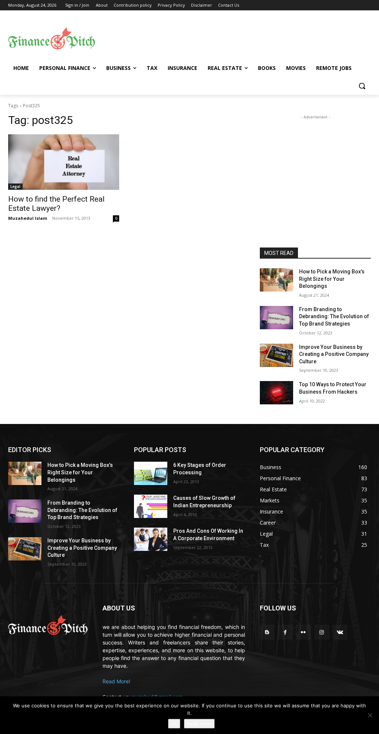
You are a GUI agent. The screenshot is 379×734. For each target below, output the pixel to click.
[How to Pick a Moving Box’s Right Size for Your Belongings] (276, 280)
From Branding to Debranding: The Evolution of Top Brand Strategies (334, 316)
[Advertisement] (233, 37)
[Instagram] (322, 632)
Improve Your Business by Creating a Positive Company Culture (334, 354)
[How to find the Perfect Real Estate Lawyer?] (63, 162)
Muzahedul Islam (27, 218)
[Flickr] (303, 632)
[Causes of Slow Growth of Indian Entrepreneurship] (150, 506)
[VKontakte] (340, 632)
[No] (369, 715)
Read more (199, 724)
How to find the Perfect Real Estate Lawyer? (56, 204)
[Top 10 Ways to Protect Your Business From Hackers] (276, 392)
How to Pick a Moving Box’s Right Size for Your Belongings (332, 279)
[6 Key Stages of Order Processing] (150, 473)
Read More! (116, 681)
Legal (15, 186)
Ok (174, 724)
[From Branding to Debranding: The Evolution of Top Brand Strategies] (276, 317)
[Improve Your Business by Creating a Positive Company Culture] (276, 355)
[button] (362, 86)
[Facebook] (285, 632)
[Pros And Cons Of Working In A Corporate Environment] (150, 539)
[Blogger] (267, 632)
